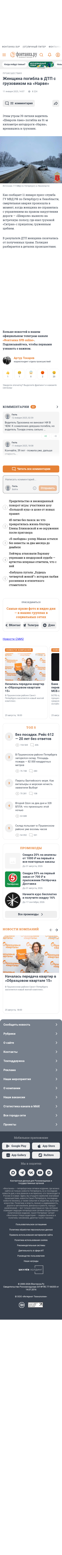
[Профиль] (58, 55)
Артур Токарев (24, 358)
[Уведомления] (49, 55)
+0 (45, 436)
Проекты (9, 1124)
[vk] (31, 1172)
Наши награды (31, 1261)
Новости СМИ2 (13, 639)
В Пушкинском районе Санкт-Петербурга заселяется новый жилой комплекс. (24, 698)
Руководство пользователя (31, 1256)
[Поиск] (41, 55)
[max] (13, 1172)
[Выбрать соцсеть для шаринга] (55, 103)
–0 (55, 436)
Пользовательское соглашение (31, 1224)
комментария (21, 103)
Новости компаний (21, 929)
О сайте (8, 1042)
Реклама (9, 1070)
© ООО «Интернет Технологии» (31, 1296)
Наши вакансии (14, 1097)
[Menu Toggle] (4, 55)
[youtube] (40, 1172)
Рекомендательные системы (31, 1245)
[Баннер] (41, 64)
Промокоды (31, 848)
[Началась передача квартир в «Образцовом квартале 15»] (25, 667)
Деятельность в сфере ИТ (31, 1250)
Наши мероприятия (17, 1079)
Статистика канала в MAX (21, 1106)
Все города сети (14, 1115)
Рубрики (9, 1033)
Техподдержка (13, 1061)
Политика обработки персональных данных (31, 1229)
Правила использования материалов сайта (31, 1235)
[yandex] (48, 1172)
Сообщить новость (16, 1024)
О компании (11, 1088)
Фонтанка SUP (11, 47)
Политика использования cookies (31, 1240)
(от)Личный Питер (34, 47)
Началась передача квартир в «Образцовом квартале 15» (24, 687)
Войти (15, 489)
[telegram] (22, 1172)
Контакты (10, 1052)
